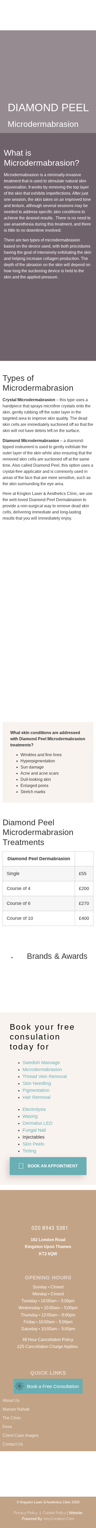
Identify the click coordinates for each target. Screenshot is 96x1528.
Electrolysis (34, 1109)
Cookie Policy (54, 1513)
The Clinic (12, 1418)
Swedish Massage (41, 1062)
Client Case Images (20, 1435)
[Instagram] (48, 22)
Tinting (29, 1151)
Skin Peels (33, 1144)
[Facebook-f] (37, 22)
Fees (7, 1426)
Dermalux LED (37, 1123)
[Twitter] (58, 22)
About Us (11, 1400)
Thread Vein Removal (45, 1076)
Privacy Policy (26, 1513)
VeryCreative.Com (58, 1518)
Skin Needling (37, 1083)
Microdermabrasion (42, 1069)
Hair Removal (36, 1097)
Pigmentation (36, 1090)
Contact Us (13, 1444)
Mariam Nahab (16, 1409)
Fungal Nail (34, 1130)
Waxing (30, 1116)
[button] (92, 7)
